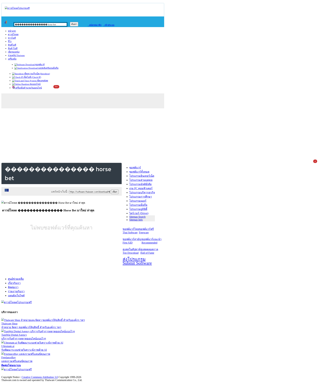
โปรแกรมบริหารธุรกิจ (142, 192)
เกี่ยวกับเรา (14, 283)
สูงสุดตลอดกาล (149, 251)
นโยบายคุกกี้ (68, 373)
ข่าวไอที (12, 38)
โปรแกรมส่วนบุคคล (141, 180)
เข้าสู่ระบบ (108, 25)
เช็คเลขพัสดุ (42, 80)
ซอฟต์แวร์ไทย (131, 231)
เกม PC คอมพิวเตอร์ (141, 188)
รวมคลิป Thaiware (16, 55)
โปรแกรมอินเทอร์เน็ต (141, 175)
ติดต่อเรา (13, 287)
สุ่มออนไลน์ (35, 84)
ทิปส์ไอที (12, 45)
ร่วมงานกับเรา (16, 291)
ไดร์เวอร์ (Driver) (138, 213)
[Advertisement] (159, 135)
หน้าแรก (12, 31)
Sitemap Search (137, 216)
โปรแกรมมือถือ (138, 205)
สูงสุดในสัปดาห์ (131, 251)
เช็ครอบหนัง (13, 52)
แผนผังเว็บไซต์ (16, 295)
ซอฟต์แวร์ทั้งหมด (139, 171)
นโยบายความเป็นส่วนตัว (44, 373)
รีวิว (9, 41)
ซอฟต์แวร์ (40, 64)
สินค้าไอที (12, 48)
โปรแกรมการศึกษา (140, 196)
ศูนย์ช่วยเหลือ (16, 278)
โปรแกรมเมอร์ (137, 200)
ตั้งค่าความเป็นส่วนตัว (14, 373)
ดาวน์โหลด (13, 34)
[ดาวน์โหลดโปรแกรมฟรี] (17, 8)
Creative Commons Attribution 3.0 (40, 377)
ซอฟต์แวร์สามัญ (132, 241)
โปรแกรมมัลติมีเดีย (140, 184)
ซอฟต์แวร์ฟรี (146, 231)
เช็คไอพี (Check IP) (32, 77)
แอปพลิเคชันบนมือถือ (48, 68)
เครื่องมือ (12, 59)
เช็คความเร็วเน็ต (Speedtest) (36, 73)
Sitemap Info (136, 219)
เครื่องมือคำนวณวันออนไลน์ (28, 88)
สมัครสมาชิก (95, 25)
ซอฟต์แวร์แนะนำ (151, 241)
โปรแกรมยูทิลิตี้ (138, 209)
